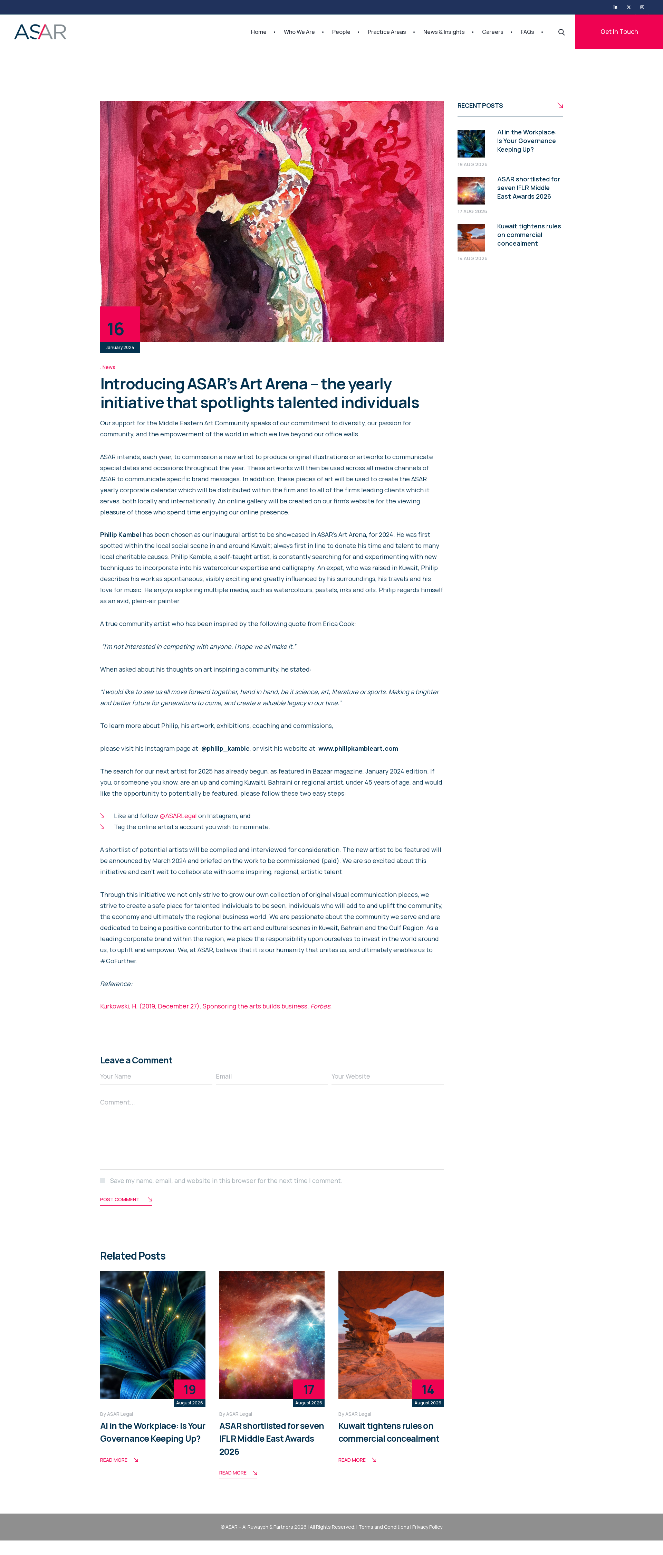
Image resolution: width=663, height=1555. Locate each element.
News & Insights (444, 32)
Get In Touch (619, 31)
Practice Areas (387, 32)
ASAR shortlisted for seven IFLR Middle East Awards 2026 (271, 1439)
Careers (492, 32)
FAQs (527, 32)
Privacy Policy (427, 1527)
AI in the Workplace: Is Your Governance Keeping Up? (527, 140)
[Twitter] (628, 7)
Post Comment (120, 1199)
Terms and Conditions (383, 1527)
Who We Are (299, 32)
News (109, 367)
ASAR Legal (120, 1414)
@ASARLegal (178, 816)
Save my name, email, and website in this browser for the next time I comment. (226, 1180)
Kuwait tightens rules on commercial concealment (529, 234)
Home (259, 32)
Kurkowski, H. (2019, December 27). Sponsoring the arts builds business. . (216, 1006)
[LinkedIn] (615, 7)
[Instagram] (642, 7)
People (341, 32)
